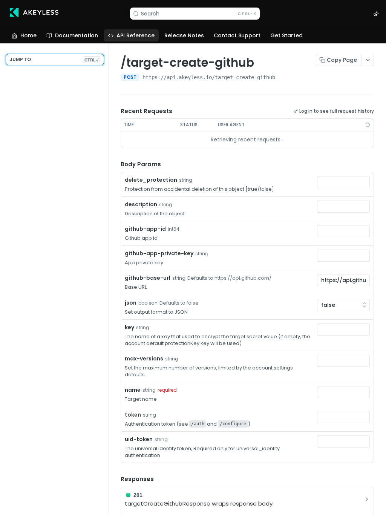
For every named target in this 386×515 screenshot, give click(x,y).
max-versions (144, 358)
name (133, 390)
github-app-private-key (159, 253)
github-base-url (147, 278)
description (141, 204)
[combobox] (343, 182)
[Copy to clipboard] (282, 78)
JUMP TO (54, 59)
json (130, 303)
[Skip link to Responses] (115, 479)
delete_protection (151, 180)
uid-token (139, 439)
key (129, 327)
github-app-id (145, 229)
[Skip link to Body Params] (115, 164)
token (133, 414)
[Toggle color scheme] (376, 14)
